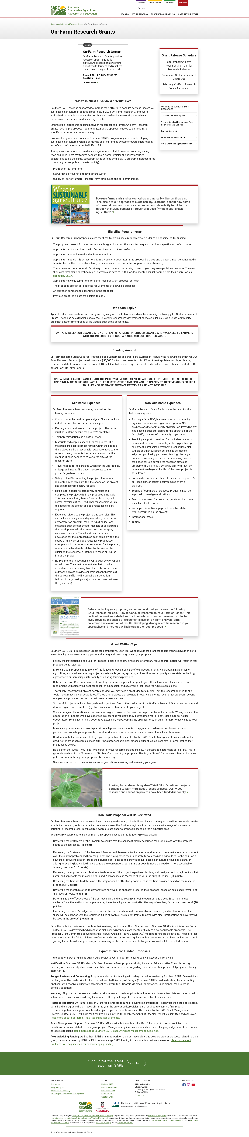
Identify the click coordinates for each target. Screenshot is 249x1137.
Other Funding (140, 14)
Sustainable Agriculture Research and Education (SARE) (92, 1116)
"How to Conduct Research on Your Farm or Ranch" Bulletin (177, 123)
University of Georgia (157, 1120)
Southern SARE (107, 1093)
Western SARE (107, 1097)
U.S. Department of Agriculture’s (64, 1118)
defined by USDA (62, 275)
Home (53, 24)
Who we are (55, 1084)
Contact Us (139, 1095)
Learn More (89, 82)
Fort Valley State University (174, 1120)
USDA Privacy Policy (103, 1123)
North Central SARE (109, 1087)
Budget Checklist (169, 131)
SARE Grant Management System (176, 143)
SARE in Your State (188, 14)
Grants (124, 14)
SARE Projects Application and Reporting (67, 1093)
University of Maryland (156, 1116)
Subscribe (133, 1063)
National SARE (107, 1084)
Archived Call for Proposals (173, 115)
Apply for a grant (57, 1087)
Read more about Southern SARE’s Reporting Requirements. (85, 1017)
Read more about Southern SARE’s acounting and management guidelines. (116, 1030)
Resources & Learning (163, 14)
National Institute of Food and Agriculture (92, 1118)
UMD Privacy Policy (124, 1123)
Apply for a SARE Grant (66, 24)
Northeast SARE (108, 1090)
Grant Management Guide (173, 137)
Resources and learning (60, 1090)
